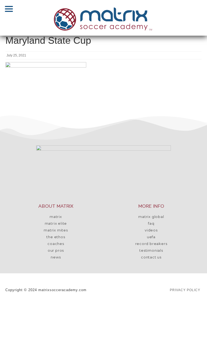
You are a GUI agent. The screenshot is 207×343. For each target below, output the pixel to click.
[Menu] (9, 9)
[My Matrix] (34, 308)
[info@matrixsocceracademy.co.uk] (149, 308)
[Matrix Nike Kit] (43, 325)
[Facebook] (67, 308)
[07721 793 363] (192, 308)
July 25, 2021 (16, 55)
